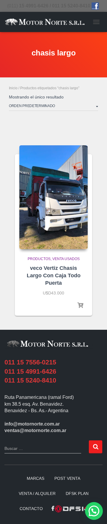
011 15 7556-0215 (30, 362)
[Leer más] (80, 305)
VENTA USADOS (66, 259)
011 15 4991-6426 (30, 371)
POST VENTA (67, 478)
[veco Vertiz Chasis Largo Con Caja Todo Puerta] (53, 197)
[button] (94, 511)
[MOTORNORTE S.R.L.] (47, 21)
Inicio (13, 88)
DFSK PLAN (77, 493)
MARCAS (35, 478)
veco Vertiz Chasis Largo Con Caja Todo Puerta (54, 275)
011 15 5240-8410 (30, 380)
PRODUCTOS (39, 259)
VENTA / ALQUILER (37, 493)
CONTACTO (31, 508)
